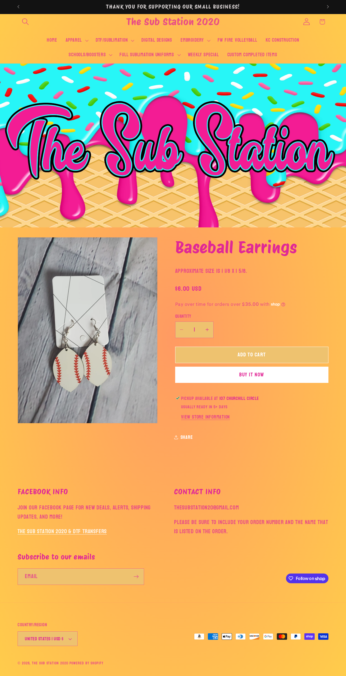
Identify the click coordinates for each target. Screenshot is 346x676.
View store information (205, 416)
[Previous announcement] (18, 7)
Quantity (183, 316)
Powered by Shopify (86, 663)
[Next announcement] (328, 7)
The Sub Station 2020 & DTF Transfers (62, 531)
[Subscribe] (136, 576)
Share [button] (187, 437)
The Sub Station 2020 (50, 663)
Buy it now (251, 374)
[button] (25, 21)
